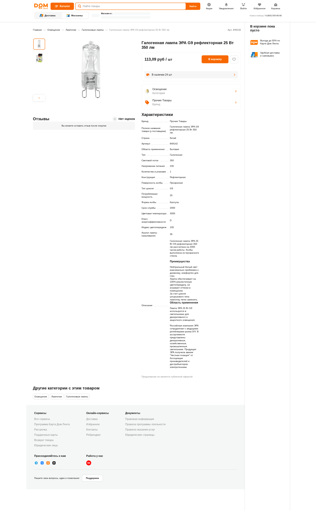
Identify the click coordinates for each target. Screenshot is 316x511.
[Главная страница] (41, 6)
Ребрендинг (93, 434)
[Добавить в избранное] (234, 59)
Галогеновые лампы (93, 29)
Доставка (92, 419)
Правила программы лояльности (145, 424)
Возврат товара (43, 440)
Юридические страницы (140, 434)
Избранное (93, 424)
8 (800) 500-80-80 (273, 15)
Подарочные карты (46, 434)
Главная (37, 29)
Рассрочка (40, 429)
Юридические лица (46, 445)
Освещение (53, 29)
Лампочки (71, 29)
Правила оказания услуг (140, 429)
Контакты (92, 429)
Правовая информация (139, 419)
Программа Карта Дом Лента (52, 424)
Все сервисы (42, 419)
